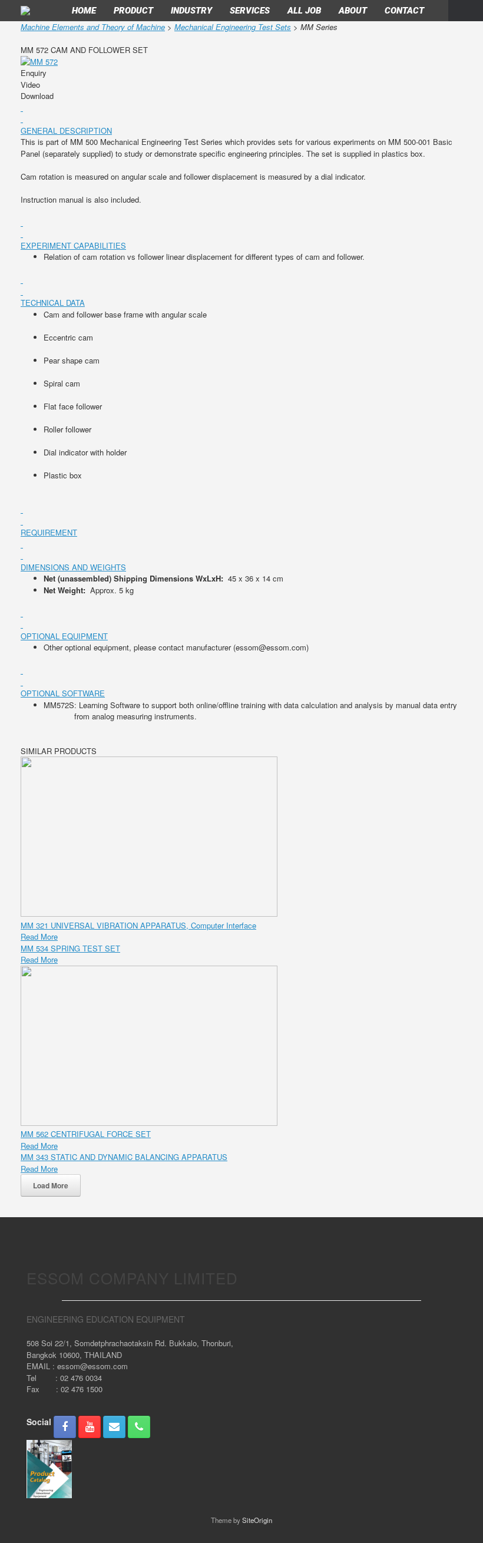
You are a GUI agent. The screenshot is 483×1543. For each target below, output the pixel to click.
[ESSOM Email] (114, 1427)
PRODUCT (133, 10)
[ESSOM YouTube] (89, 1427)
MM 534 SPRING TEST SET (70, 948)
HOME (84, 10)
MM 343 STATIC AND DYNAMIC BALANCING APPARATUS (124, 1156)
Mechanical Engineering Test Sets (232, 26)
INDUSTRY (191, 10)
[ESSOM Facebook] (65, 1427)
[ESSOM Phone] (139, 1427)
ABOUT (353, 10)
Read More (39, 936)
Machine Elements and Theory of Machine (93, 26)
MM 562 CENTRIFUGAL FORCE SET (86, 1133)
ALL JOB (304, 10)
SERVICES (250, 10)
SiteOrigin (257, 1520)
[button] (465, 10)
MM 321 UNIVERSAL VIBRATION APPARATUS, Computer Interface (138, 925)
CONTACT (404, 10)
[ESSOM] (25, 10)
